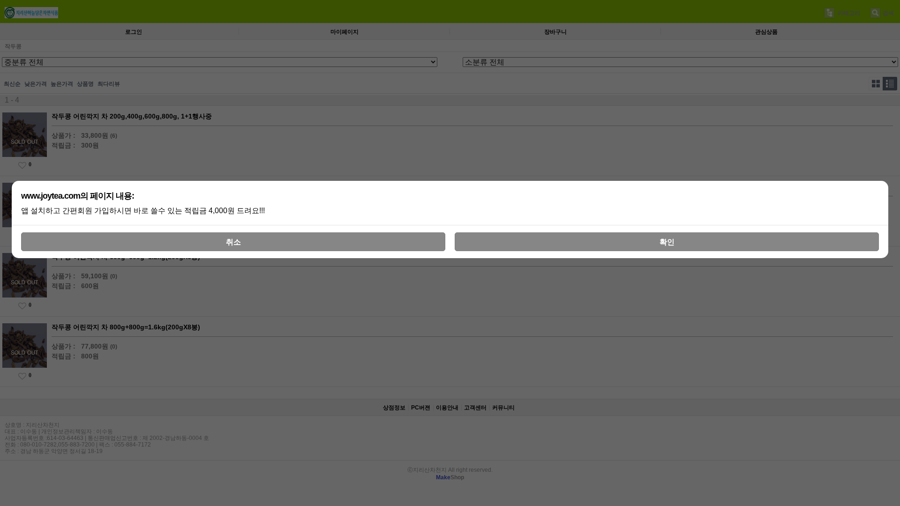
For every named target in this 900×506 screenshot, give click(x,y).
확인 (667, 242)
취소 (233, 242)
